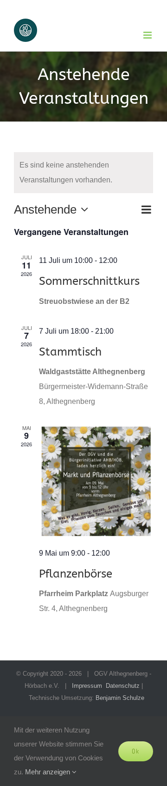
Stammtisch (70, 351)
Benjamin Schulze (120, 697)
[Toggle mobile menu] (148, 35)
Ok (136, 751)
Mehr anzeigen (48, 772)
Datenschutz (123, 685)
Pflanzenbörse (75, 573)
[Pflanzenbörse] (96, 481)
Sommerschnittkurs (89, 281)
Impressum (87, 685)
